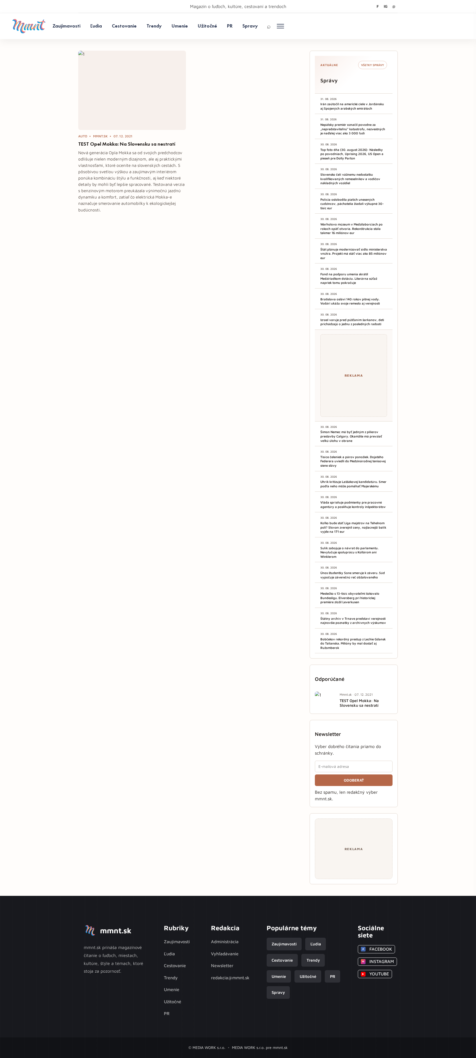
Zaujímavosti (66, 26)
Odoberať (354, 780)
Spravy (250, 26)
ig (386, 6)
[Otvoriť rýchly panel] (280, 26)
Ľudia (96, 26)
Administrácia (225, 941)
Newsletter (222, 965)
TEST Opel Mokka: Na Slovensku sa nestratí (126, 144)
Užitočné (207, 26)
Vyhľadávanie (225, 953)
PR (229, 26)
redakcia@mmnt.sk (230, 977)
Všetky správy (372, 65)
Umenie (180, 26)
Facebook (377, 949)
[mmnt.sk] (28, 26)
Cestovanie (124, 26)
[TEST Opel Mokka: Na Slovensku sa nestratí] (132, 90)
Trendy (154, 26)
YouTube (375, 973)
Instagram (378, 961)
